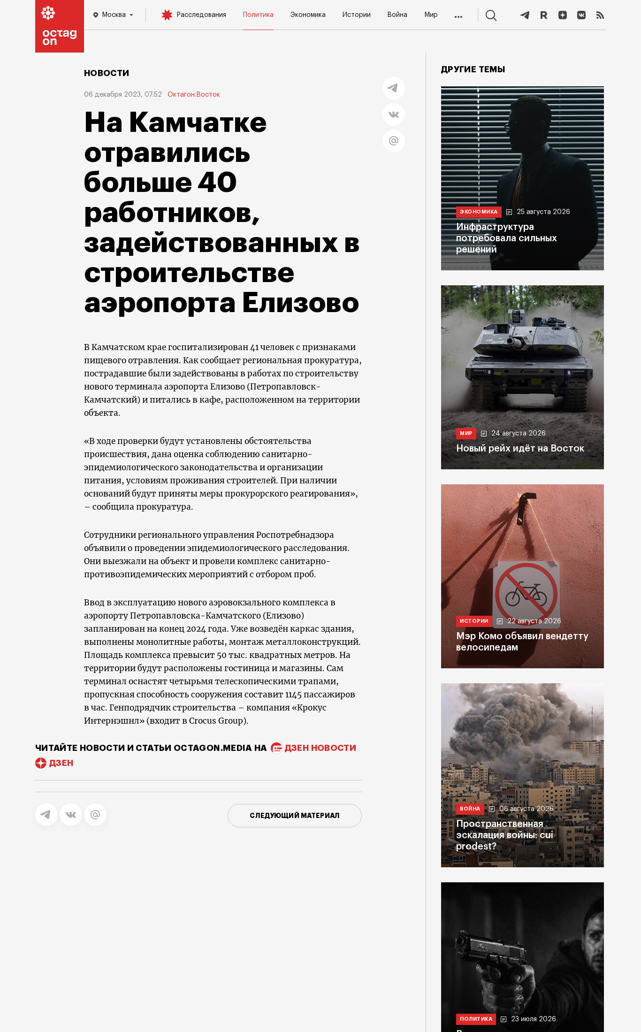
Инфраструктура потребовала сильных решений (506, 238)
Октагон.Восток (194, 95)
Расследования (201, 15)
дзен (61, 763)
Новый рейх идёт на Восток (520, 448)
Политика (258, 15)
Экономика (308, 15)
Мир (431, 15)
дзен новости (320, 748)
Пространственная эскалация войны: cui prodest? (504, 835)
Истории (357, 15)
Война (397, 15)
